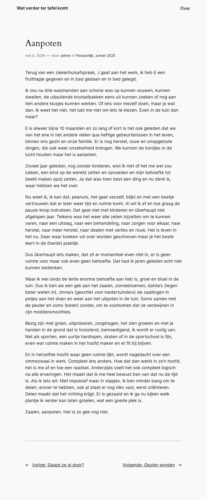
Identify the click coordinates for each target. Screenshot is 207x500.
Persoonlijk (84, 55)
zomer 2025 (105, 55)
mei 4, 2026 (35, 55)
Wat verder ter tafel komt (42, 8)
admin (66, 55)
